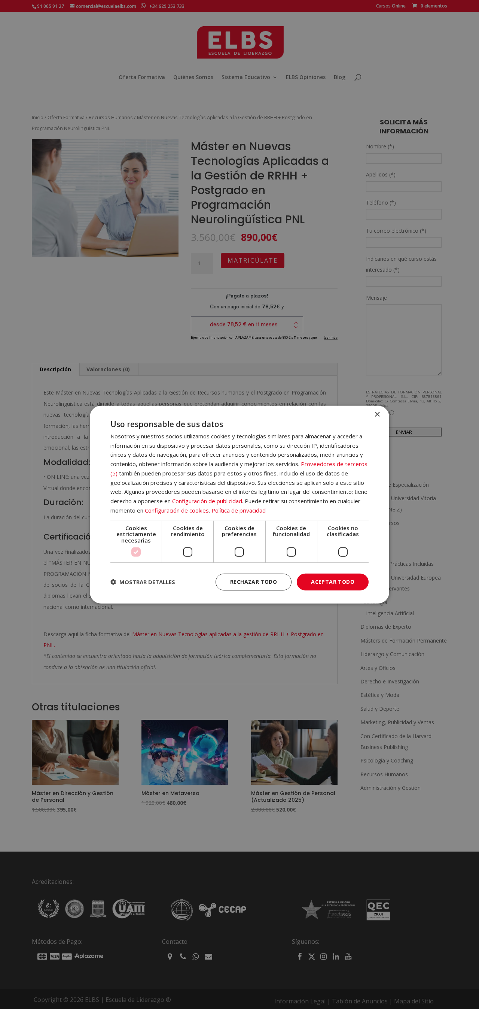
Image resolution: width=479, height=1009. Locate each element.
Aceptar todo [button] (332, 581)
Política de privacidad (238, 510)
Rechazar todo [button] (253, 581)
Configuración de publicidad (207, 501)
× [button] (377, 414)
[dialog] (239, 504)
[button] (142, 582)
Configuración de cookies (177, 510)
